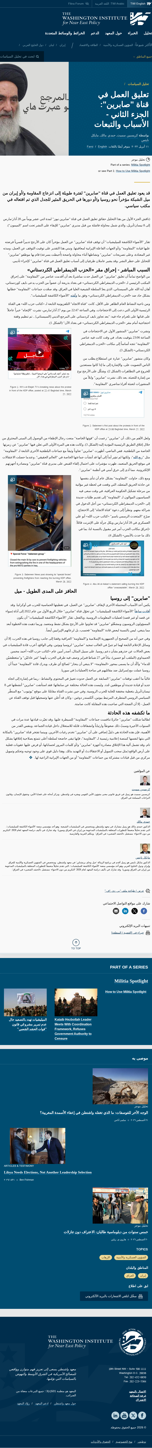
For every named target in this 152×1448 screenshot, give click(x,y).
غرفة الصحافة (138, 1395)
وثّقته (73, 295)
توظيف (141, 1441)
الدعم (95, 33)
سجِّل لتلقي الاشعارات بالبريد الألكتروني (111, 1296)
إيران (62, 45)
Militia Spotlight (140, 164)
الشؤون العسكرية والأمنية (118, 45)
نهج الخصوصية (123, 1441)
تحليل (148, 33)
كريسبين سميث (127, 135)
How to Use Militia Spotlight (133, 170)
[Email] (116, 911)
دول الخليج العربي (32, 45)
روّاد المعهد (23, 1403)
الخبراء (133, 33)
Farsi (90, 146)
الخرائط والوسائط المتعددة (65, 33)
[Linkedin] (125, 911)
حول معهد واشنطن (64, 1403)
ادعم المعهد (41, 1403)
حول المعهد (113, 33)
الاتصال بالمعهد (137, 1391)
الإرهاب (106, 1257)
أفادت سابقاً (142, 611)
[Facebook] (144, 911)
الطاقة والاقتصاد (88, 45)
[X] (134, 911)
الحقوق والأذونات (100, 1441)
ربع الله (138, 457)
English (102, 146)
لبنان (51, 45)
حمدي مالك (108, 135)
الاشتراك (141, 1399)
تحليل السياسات (138, 84)
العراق (130, 1275)
